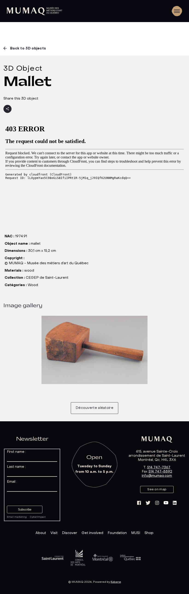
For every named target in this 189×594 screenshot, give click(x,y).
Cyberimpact (38, 517)
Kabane (116, 582)
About (40, 533)
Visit (54, 533)
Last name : (16, 466)
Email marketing (17, 517)
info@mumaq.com (157, 475)
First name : (16, 451)
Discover (69, 533)
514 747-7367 (158, 467)
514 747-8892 (160, 471)
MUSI (135, 533)
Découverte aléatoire (94, 408)
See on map (156, 489)
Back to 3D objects (28, 48)
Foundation (117, 533)
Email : (12, 481)
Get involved (92, 533)
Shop (149, 533)
